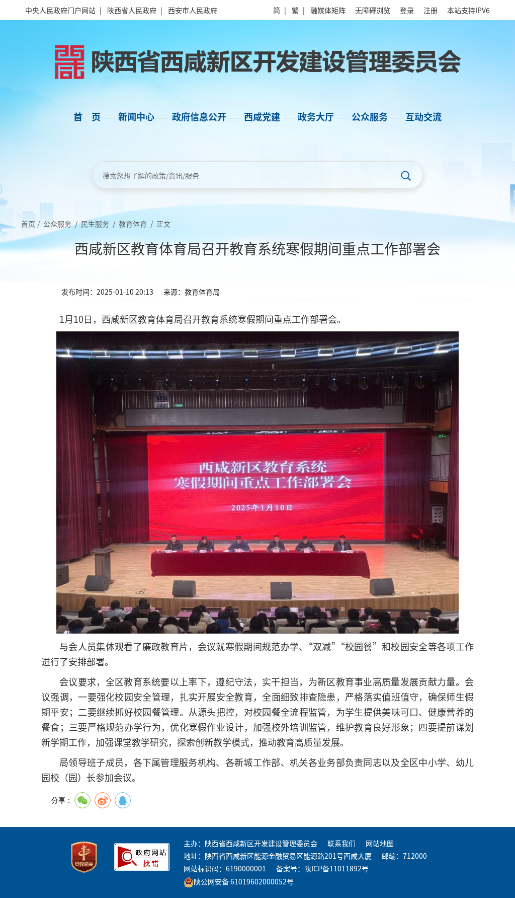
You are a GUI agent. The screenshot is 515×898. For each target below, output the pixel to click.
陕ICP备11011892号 (336, 868)
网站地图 (380, 843)
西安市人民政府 (192, 10)
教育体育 (133, 224)
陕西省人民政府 (131, 10)
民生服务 (95, 224)
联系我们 (341, 843)
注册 (430, 10)
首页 (28, 224)
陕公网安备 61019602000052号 (244, 881)
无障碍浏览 (372, 10)
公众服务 (57, 224)
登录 (407, 10)
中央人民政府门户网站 (60, 10)
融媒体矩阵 (328, 10)
